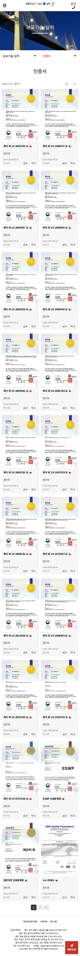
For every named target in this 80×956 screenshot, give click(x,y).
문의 (73, 4)
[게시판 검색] (75, 84)
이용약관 (43, 921)
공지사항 (53, 921)
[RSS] (66, 84)
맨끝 (46, 907)
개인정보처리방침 (30, 921)
